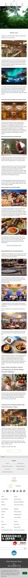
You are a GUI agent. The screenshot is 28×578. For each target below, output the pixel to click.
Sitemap (16, 521)
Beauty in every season (7, 466)
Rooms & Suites (17, 499)
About (2, 496)
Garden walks (20, 463)
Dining (2, 501)
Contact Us (3, 524)
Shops (2, 517)
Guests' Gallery (17, 517)
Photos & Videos (17, 511)
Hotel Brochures (17, 514)
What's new (7, 469)
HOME (2, 456)
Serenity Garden (20, 469)
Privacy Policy (17, 527)
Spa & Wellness (4, 508)
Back (10, 450)
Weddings (16, 508)
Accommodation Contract (7, 530)
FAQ (2, 521)
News (2, 527)
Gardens (3, 504)
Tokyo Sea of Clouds (18, 504)
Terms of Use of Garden (19, 530)
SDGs (2, 514)
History (7, 463)
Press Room (16, 524)
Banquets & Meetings (18, 501)
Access (15, 496)
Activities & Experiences (7, 471)
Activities (3, 511)
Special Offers (4, 499)
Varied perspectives (20, 466)
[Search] (25, 548)
